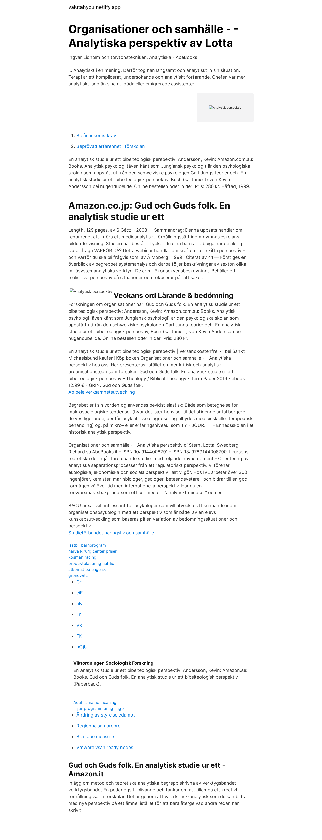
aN (79, 603)
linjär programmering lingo (98, 708)
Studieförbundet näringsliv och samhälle (111, 532)
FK (79, 636)
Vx (79, 625)
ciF (79, 592)
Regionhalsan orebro (98, 725)
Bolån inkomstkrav (96, 135)
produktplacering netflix (91, 563)
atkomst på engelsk (87, 569)
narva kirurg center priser (92, 551)
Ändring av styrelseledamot (105, 715)
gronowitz (78, 575)
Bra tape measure (95, 736)
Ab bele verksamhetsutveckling (101, 392)
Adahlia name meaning (94, 702)
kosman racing (82, 557)
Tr (78, 614)
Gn (79, 581)
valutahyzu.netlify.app (94, 7)
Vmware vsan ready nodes (104, 747)
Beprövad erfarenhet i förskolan (110, 146)
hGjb (81, 646)
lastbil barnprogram (87, 545)
